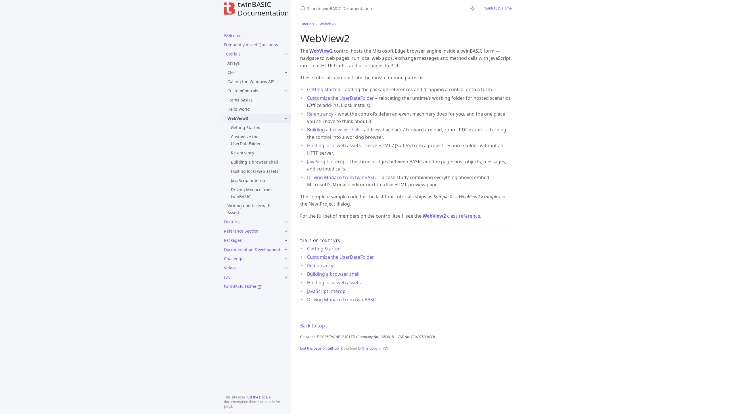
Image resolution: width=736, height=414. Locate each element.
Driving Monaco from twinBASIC (251, 193)
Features (232, 222)
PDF (386, 348)
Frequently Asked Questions (251, 44)
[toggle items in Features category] (286, 222)
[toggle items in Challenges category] (286, 258)
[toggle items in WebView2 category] (286, 118)
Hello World (238, 109)
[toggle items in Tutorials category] (286, 54)
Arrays (233, 63)
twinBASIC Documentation (263, 8)
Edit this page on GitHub (319, 348)
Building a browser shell (254, 162)
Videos (230, 268)
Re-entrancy (242, 153)
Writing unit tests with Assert (249, 209)
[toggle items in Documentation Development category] (286, 249)
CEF (230, 72)
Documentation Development (252, 249)
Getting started (323, 89)
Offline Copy (367, 348)
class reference (451, 216)
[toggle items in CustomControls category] (286, 90)
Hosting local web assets (254, 171)
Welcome (232, 35)
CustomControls (242, 90)
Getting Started (245, 127)
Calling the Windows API (251, 81)
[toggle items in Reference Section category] (286, 231)
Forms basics (239, 100)
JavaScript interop (248, 180)
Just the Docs (256, 397)
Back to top (312, 326)
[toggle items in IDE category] (286, 277)
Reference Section (241, 231)
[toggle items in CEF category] (286, 72)
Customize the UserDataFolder (246, 140)
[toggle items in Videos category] (286, 268)
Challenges (235, 258)
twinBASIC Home (240, 286)
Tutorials (232, 54)
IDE (227, 277)
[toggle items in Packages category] (286, 240)
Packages (233, 240)
